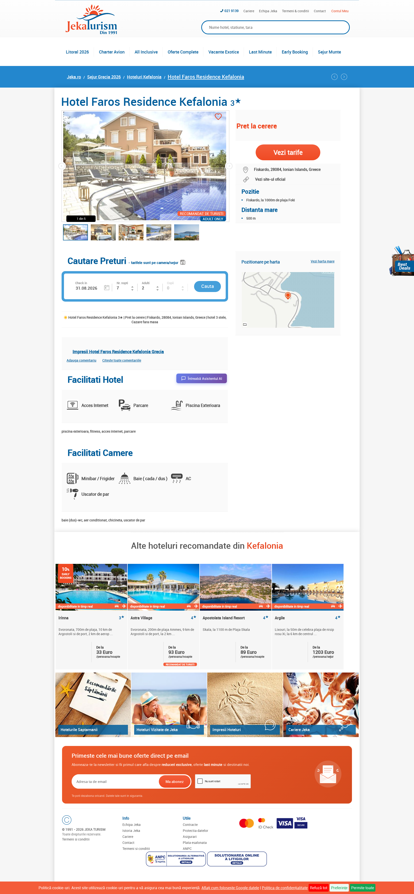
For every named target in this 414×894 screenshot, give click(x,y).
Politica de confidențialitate (285, 887)
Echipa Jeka (268, 11)
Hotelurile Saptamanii (79, 729)
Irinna (91, 617)
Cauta (207, 286)
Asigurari (190, 836)
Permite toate (362, 887)
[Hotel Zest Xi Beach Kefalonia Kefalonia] (334, 77)
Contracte (190, 824)
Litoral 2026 (77, 52)
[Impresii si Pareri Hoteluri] (245, 705)
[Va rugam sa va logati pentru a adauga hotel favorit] (218, 117)
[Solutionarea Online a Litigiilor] (237, 860)
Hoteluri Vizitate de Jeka (157, 729)
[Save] (183, 261)
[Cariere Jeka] (321, 705)
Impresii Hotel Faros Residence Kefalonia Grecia (118, 351)
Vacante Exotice (223, 52)
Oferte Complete (183, 52)
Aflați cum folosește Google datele (230, 887)
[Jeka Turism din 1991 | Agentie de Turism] (91, 32)
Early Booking (295, 52)
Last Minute (260, 52)
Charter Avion (112, 52)
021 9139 (231, 11)
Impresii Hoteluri (227, 729)
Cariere (248, 11)
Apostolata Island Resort (236, 617)
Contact (320, 11)
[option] (92, 616)
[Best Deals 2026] (401, 261)
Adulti (146, 283)
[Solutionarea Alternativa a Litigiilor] (176, 860)
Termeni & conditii (295, 11)
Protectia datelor (195, 830)
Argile (308, 617)
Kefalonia (265, 545)
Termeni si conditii (76, 839)
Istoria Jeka (131, 830)
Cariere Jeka (299, 729)
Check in (81, 283)
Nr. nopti (122, 283)
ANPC (187, 848)
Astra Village (163, 617)
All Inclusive (146, 52)
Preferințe (339, 887)
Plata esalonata (195, 842)
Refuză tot (318, 887)
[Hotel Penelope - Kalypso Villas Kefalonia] (344, 77)
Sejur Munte (329, 52)
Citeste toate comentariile (121, 360)
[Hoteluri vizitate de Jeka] (169, 705)
